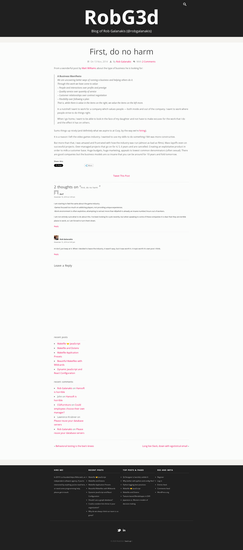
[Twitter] (119, 534)
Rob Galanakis (123, 61)
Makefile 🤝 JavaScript (68, 343)
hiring (142, 130)
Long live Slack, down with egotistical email (164, 446)
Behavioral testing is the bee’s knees (75, 446)
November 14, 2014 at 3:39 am (64, 197)
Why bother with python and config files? (138, 481)
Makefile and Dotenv (68, 348)
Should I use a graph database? (100, 500)
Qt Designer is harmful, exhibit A (135, 477)
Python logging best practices (134, 484)
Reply (56, 226)
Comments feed (163, 488)
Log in (159, 481)
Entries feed (162, 484)
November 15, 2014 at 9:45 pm (64, 242)
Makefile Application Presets (99, 484)
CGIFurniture (64, 404)
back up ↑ (128, 541)
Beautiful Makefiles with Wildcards (101, 488)
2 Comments (149, 61)
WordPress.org (163, 492)
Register (160, 477)
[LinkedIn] (124, 534)
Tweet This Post (121, 175)
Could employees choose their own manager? (69, 408)
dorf (61, 194)
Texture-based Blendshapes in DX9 (136, 496)
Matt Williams (89, 68)
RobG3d (121, 16)
